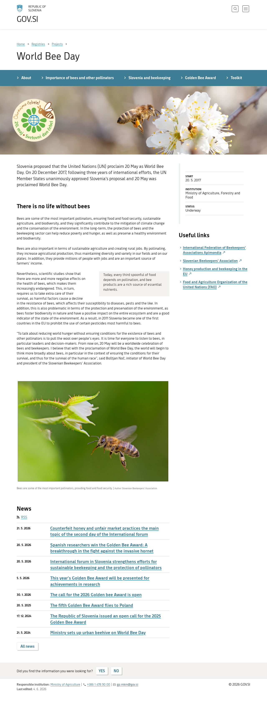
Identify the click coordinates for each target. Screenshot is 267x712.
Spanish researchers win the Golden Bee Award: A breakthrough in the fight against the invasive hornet (102, 548)
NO (116, 670)
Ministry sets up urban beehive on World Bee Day (98, 633)
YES (102, 670)
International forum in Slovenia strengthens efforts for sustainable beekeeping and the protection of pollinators (106, 565)
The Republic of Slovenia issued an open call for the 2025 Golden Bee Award (105, 619)
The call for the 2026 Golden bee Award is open (96, 595)
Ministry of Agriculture (65, 684)
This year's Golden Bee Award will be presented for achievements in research (99, 581)
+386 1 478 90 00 (98, 684)
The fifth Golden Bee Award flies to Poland (91, 605)
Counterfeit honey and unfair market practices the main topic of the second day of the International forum (104, 531)
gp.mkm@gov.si (127, 684)
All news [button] (27, 646)
